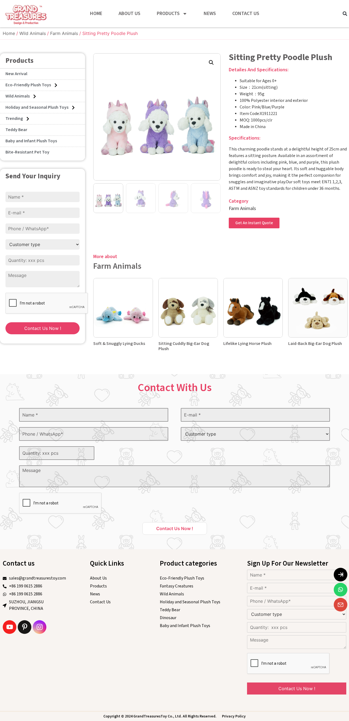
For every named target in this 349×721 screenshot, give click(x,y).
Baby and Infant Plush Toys (31, 141)
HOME (96, 13)
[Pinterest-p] (24, 627)
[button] (345, 14)
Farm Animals (64, 33)
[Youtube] (9, 627)
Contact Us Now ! (42, 328)
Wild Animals (32, 33)
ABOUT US (129, 13)
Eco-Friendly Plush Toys (28, 85)
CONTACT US (245, 13)
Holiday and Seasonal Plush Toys (36, 107)
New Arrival (16, 74)
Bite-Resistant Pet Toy (27, 152)
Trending (14, 119)
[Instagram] (39, 627)
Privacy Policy (234, 716)
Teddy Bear (16, 130)
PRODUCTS (168, 13)
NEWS (210, 13)
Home (9, 33)
